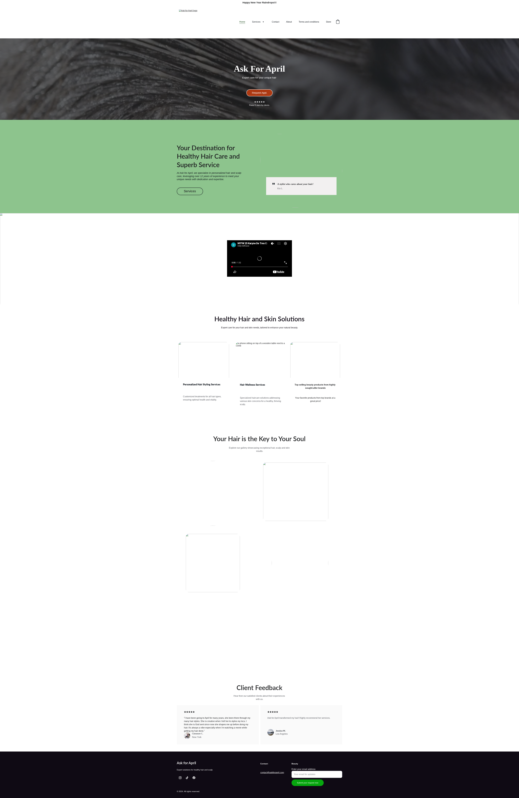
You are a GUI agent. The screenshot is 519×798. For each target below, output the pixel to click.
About (289, 22)
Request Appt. (259, 92)
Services (256, 22)
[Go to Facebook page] (194, 777)
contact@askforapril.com (272, 772)
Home (242, 22)
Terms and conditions (309, 22)
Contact (275, 22)
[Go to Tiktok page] (187, 777)
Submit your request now (307, 783)
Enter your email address (303, 769)
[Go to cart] (337, 21)
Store (328, 22)
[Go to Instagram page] (180, 777)
